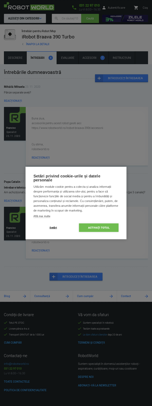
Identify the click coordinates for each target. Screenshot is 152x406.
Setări (53, 227)
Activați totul (98, 227)
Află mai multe (41, 216)
